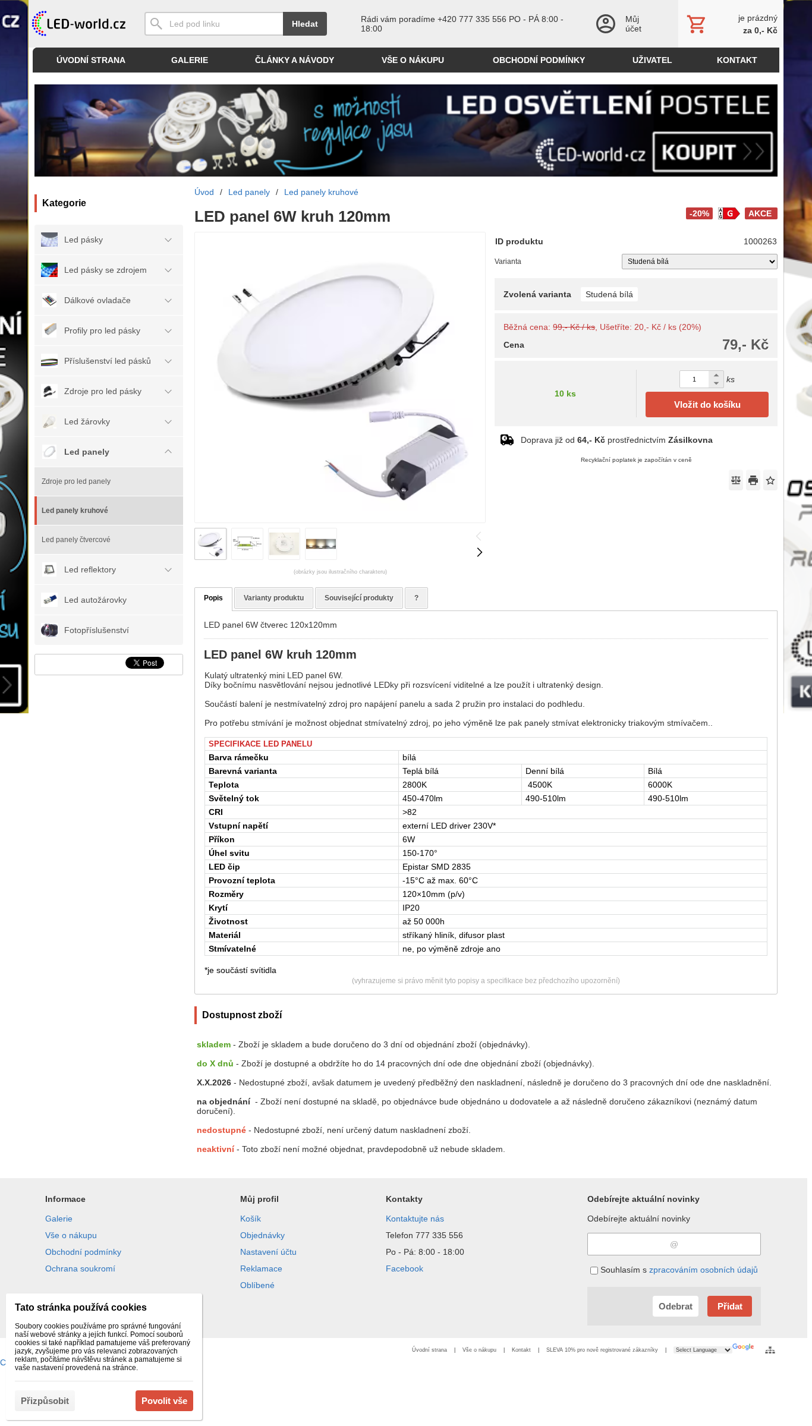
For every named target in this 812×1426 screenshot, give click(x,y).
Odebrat (676, 1306)
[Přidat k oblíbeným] (770, 480)
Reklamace (261, 1268)
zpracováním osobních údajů (703, 1269)
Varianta (508, 261)
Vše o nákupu (71, 1235)
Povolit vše (164, 1401)
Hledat (305, 24)
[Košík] (730, 24)
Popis (213, 598)
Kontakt (521, 1350)
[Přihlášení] (624, 24)
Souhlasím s (678, 1269)
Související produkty (359, 598)
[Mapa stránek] (770, 1349)
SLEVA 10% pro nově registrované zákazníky (602, 1350)
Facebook (404, 1268)
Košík (250, 1218)
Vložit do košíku (707, 404)
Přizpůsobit (45, 1401)
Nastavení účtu (268, 1252)
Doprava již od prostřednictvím (617, 440)
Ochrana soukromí (80, 1268)
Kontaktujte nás (415, 1218)
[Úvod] (78, 24)
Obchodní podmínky (83, 1252)
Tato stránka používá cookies (81, 1307)
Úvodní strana (429, 1350)
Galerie (59, 1218)
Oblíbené (257, 1285)
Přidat (729, 1306)
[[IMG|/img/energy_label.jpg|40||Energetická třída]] (729, 213)
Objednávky (262, 1235)
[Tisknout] (753, 480)
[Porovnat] (736, 480)
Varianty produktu (274, 598)
